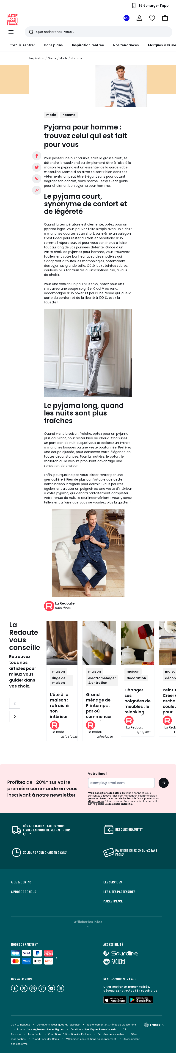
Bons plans (53, 45)
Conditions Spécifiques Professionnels (93, 1029)
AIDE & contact (22, 882)
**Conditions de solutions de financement (91, 1039)
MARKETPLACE (113, 901)
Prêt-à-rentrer (22, 45)
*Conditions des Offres (46, 1039)
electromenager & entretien (102, 680)
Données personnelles (111, 1034)
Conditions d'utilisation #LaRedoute (69, 1034)
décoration (136, 678)
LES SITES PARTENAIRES (119, 892)
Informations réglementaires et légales (40, 1029)
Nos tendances (126, 45)
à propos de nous (23, 892)
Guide (52, 58)
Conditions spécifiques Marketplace (58, 1024)
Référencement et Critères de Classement (111, 1024)
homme (69, 115)
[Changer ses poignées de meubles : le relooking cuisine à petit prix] (137, 643)
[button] (165, 18)
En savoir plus (147, 991)
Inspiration (36, 58)
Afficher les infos (88, 922)
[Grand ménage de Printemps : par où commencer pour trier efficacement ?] (99, 643)
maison (58, 671)
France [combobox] (155, 1025)
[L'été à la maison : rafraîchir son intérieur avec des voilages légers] (62, 643)
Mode (63, 58)
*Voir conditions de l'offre (104, 793)
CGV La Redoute (20, 1024)
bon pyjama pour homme (89, 185)
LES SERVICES (112, 882)
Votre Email (97, 773)
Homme (76, 58)
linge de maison (59, 680)
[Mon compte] (139, 18)
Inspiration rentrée (88, 45)
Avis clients (34, 1034)
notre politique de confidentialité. (110, 804)
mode (51, 115)
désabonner (96, 801)
